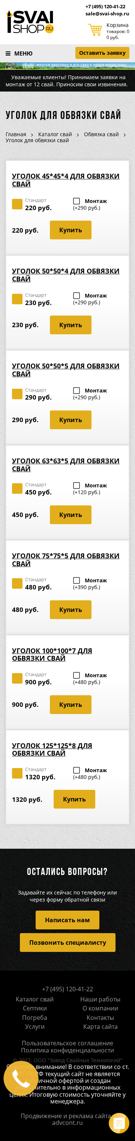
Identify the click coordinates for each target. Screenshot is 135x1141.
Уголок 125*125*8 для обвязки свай (52, 749)
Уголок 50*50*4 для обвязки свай (66, 274)
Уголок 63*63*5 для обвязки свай (66, 464)
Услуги (35, 1026)
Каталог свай (35, 999)
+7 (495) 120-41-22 (105, 7)
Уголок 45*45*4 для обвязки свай (66, 179)
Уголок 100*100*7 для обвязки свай (52, 654)
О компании (100, 1008)
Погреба (34, 1017)
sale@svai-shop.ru (107, 14)
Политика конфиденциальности (67, 1050)
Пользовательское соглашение (67, 1043)
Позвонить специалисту (67, 942)
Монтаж (90, 204)
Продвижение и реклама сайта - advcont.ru (67, 1119)
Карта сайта (100, 1026)
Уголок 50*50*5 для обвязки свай (66, 369)
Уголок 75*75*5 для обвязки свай (66, 559)
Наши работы (100, 999)
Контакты (100, 1017)
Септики (35, 1008)
